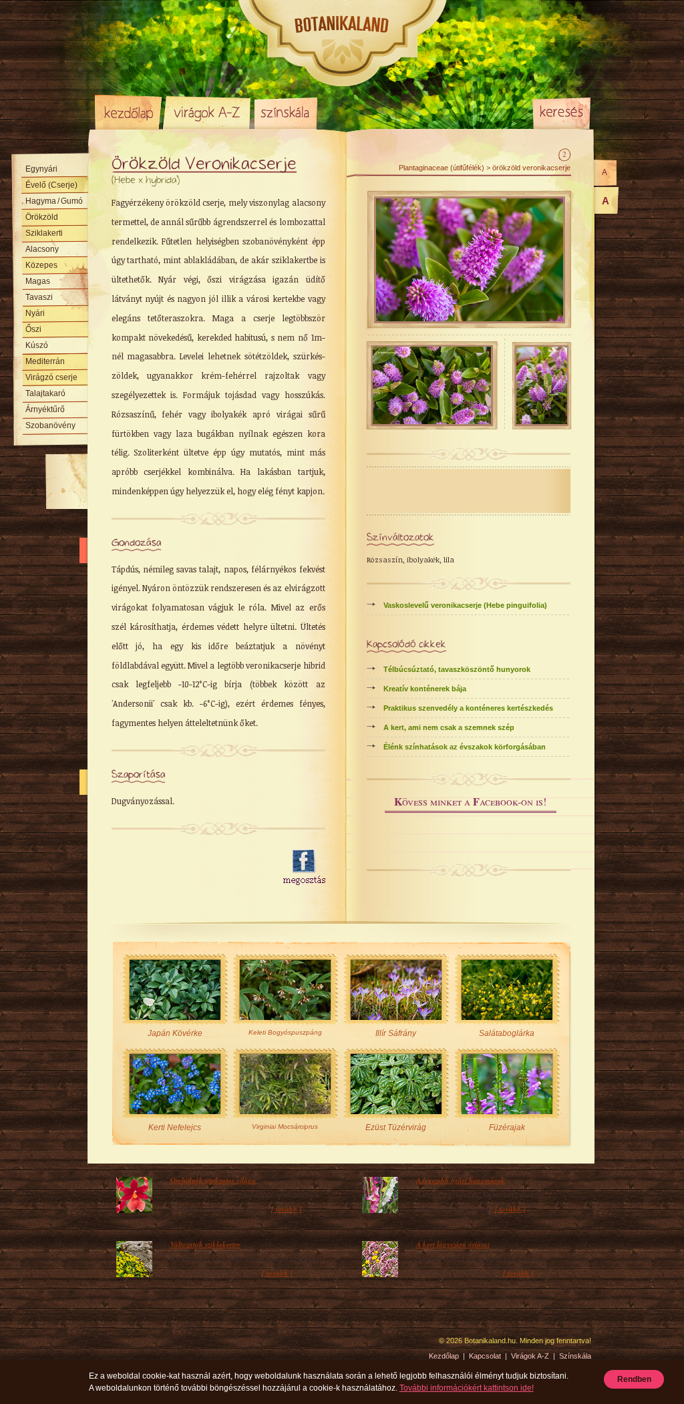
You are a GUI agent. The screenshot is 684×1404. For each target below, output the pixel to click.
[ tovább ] (286, 1209)
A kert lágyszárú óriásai (453, 1244)
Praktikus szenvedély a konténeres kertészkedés (468, 708)
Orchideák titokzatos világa (213, 1180)
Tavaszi (39, 297)
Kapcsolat (485, 1356)
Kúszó (36, 345)
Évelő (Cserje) (51, 185)
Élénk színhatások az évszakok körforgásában (464, 747)
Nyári (35, 313)
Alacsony (42, 249)
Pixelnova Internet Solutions (126, 1345)
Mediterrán (45, 361)
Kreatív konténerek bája (424, 689)
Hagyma (54, 201)
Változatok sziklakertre (205, 1244)
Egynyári (41, 169)
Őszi (33, 329)
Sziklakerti (44, 233)
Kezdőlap (128, 112)
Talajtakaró (45, 393)
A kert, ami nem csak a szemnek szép (448, 727)
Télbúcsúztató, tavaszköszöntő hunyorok (456, 669)
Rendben (634, 1379)
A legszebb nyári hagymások (460, 1180)
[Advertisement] (190, 868)
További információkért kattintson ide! (466, 1388)
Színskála (285, 112)
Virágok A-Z (207, 112)
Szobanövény (50, 425)
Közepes (41, 265)
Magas (37, 281)
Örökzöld (41, 217)
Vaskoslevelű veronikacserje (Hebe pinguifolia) (465, 605)
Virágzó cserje (51, 377)
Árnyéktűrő (45, 409)
